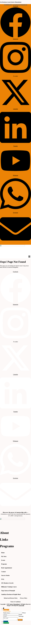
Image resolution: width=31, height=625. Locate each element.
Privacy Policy (23, 598)
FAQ (2, 579)
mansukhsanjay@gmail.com (20, 4)
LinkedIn (5, 621)
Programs (4, 564)
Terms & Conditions (15, 601)
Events (3, 560)
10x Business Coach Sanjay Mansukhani (10, 2)
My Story (4, 556)
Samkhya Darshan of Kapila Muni (11, 594)
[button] (29, 256)
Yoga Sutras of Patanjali (8, 590)
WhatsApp (6, 623)
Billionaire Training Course (9, 587)
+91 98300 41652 (8, 4)
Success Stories (5, 575)
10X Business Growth (7, 583)
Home (3, 552)
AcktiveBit (21, 605)
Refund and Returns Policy (11, 598)
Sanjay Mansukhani (15, 604)
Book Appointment (6, 568)
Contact (3, 571)
